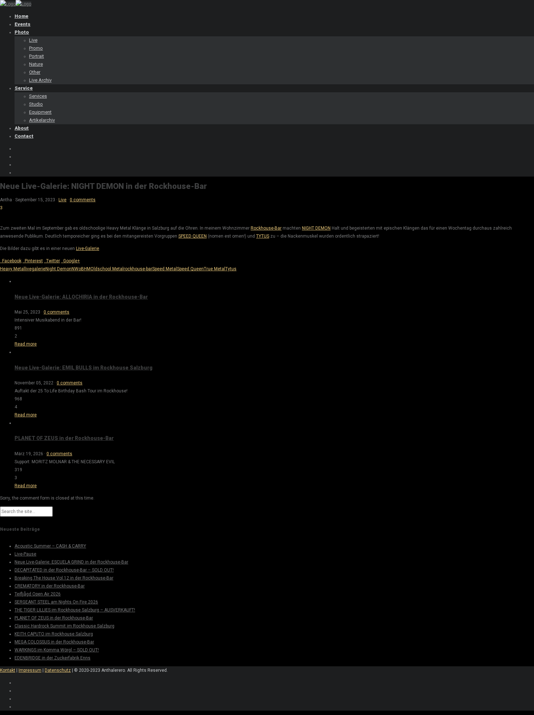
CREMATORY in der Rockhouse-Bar (50, 586)
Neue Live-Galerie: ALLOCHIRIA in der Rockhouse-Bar (81, 297)
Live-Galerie (87, 248)
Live (62, 199)
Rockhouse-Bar (266, 228)
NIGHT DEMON (316, 228)
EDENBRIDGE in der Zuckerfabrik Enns (52, 658)
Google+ (70, 260)
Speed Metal (164, 268)
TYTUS (262, 236)
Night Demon (58, 268)
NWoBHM (81, 268)
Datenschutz (58, 670)
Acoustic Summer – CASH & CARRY (50, 546)
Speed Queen (190, 268)
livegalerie (35, 268)
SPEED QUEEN (192, 236)
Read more (26, 344)
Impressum (30, 670)
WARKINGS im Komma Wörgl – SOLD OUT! (57, 650)
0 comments (83, 199)
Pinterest (33, 260)
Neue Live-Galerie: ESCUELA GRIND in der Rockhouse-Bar (71, 562)
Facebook (10, 260)
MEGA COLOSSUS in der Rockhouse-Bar (54, 642)
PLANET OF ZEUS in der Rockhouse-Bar (64, 438)
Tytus (230, 268)
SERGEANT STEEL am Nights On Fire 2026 (56, 602)
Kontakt (7, 670)
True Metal (214, 268)
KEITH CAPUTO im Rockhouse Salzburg (54, 634)
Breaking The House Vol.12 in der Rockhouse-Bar (64, 578)
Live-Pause (25, 554)
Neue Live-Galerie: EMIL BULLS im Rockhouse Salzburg (84, 368)
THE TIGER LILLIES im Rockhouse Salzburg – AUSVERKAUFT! (75, 610)
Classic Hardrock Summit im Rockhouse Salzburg (64, 626)
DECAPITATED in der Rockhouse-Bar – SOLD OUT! (64, 570)
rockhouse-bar (138, 268)
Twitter (52, 260)
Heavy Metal (12, 268)
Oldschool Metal (107, 268)
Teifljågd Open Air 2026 (38, 594)
